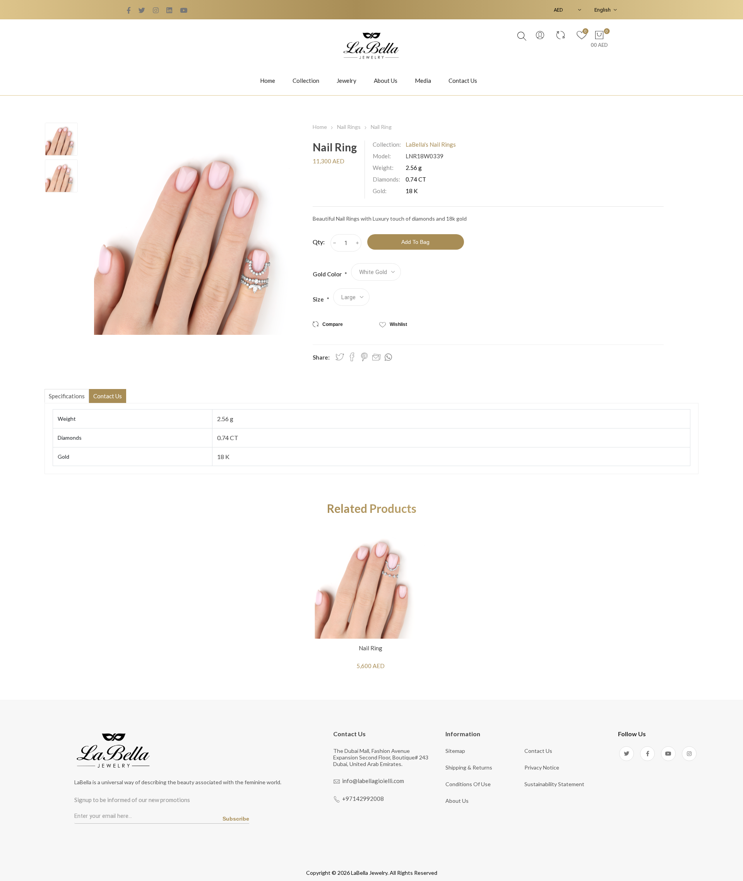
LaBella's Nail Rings (431, 144)
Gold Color (328, 274)
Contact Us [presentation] (107, 396)
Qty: (319, 241)
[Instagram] (689, 753)
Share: (321, 357)
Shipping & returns (468, 767)
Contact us (538, 750)
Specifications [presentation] (67, 396)
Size (319, 299)
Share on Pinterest (364, 357)
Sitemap (455, 750)
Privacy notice (541, 767)
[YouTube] (156, 10)
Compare (332, 324)
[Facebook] (142, 10)
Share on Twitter (340, 357)
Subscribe (236, 819)
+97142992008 (363, 798)
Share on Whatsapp (388, 357)
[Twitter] (129, 10)
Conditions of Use (468, 784)
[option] (61, 139)
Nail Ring (370, 647)
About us (457, 800)
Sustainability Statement (554, 784)
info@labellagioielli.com (373, 780)
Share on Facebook (352, 357)
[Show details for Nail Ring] (370, 583)
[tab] (67, 396)
